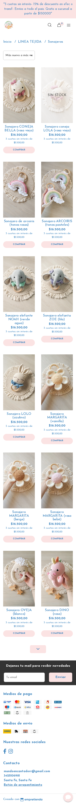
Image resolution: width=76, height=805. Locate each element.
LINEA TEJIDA (30, 42)
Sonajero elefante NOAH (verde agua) (19, 319)
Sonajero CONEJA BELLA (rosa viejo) (18, 128)
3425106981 (12, 775)
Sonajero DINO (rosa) (57, 612)
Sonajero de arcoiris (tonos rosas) (19, 223)
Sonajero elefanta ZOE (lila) (57, 317)
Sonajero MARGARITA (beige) (19, 515)
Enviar (60, 677)
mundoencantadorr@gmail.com (27, 771)
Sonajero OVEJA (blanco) (19, 612)
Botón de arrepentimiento (23, 785)
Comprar (19, 150)
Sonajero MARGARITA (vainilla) (57, 417)
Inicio (7, 42)
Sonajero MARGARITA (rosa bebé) (57, 515)
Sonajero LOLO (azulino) (19, 415)
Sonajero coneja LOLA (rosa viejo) (57, 128)
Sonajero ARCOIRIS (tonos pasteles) (57, 223)
